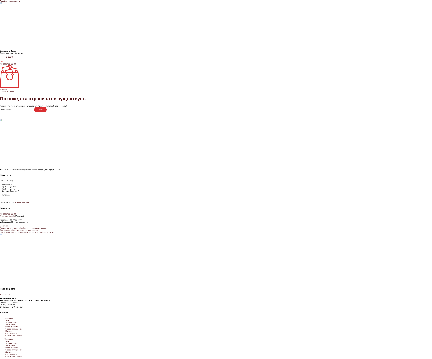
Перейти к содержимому (10, 1)
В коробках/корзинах (13, 329)
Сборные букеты (11, 327)
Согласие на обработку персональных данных (19, 230)
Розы (6, 320)
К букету (8, 331)
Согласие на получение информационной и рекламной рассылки (27, 232)
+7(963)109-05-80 (22, 202)
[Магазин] (9, 87)
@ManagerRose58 (7, 216)
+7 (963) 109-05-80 (8, 64)
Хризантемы (9, 325)
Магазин (3, 89)
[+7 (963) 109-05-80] (1, 62)
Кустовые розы (10, 322)
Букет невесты (10, 333)
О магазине (4, 226)
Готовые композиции (13, 335)
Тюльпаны (8, 318)
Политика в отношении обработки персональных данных (23, 228)
